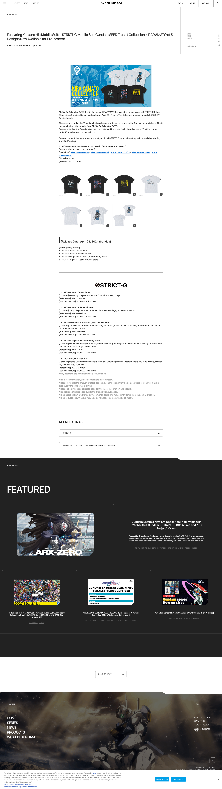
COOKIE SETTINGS (204, 730)
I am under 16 (178, 779)
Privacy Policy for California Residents (18, 784)
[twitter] (219, 41)
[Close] (218, 779)
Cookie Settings (162, 779)
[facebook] (218, 44)
